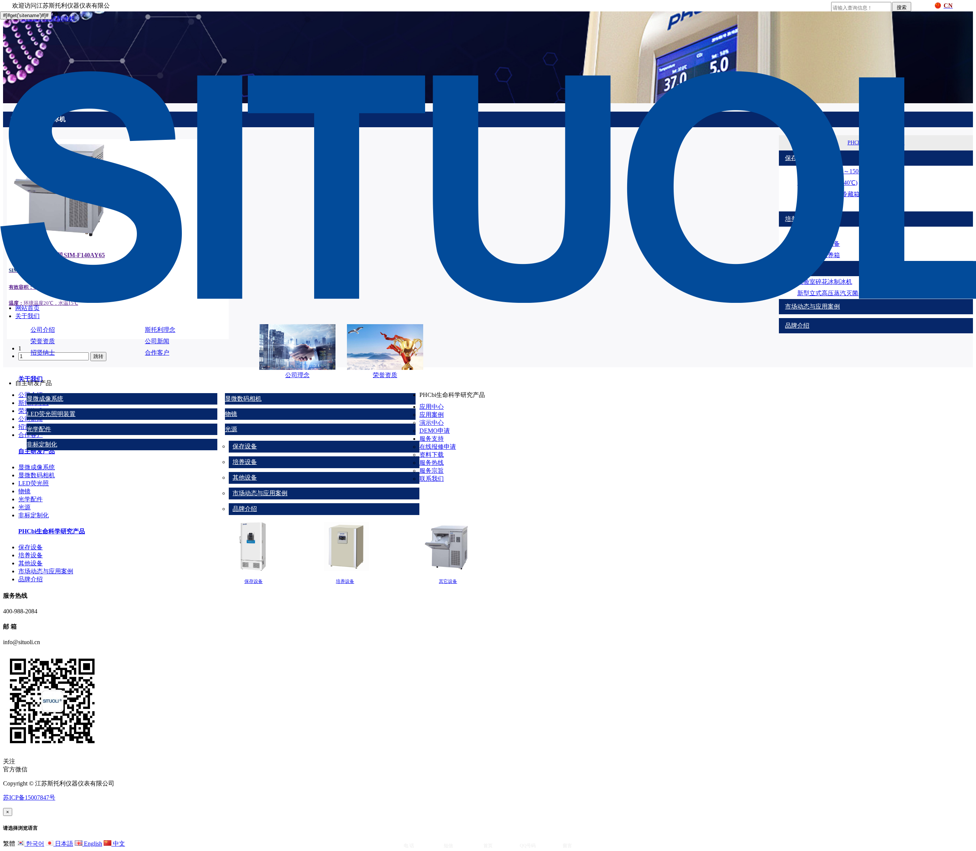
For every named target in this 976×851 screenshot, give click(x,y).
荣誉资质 (42, 341)
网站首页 (27, 308)
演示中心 (431, 422)
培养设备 (245, 462)
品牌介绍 (245, 508)
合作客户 (157, 352)
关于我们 (27, 316)
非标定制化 (42, 444)
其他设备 (245, 477)
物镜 (231, 414)
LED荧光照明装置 (51, 414)
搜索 (902, 7)
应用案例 (431, 414)
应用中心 (431, 406)
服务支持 (431, 438)
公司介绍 (42, 329)
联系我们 (431, 478)
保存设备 (245, 446)
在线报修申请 (437, 446)
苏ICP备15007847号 (29, 797)
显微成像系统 (45, 398)
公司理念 (297, 375)
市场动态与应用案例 (260, 493)
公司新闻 (157, 341)
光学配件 (39, 429)
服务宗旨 (431, 470)
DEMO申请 (434, 430)
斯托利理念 (160, 329)
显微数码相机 (243, 398)
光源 (231, 429)
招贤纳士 (42, 352)
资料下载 (431, 454)
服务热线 (431, 462)
